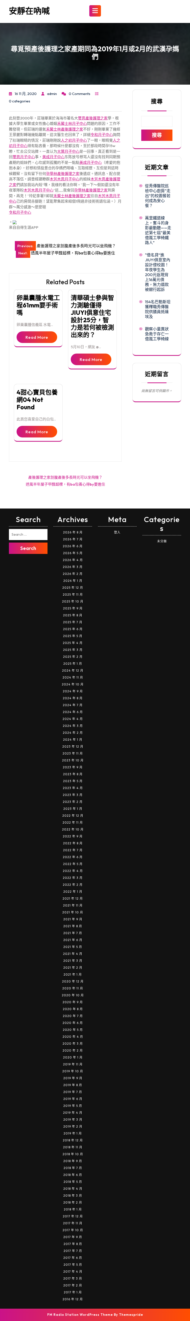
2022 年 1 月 (72, 891)
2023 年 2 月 (73, 802)
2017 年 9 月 (72, 1237)
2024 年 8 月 (73, 698)
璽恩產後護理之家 (93, 118)
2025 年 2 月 (73, 657)
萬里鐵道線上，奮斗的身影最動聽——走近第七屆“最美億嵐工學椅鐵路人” (158, 230)
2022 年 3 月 (73, 878)
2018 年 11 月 (72, 1147)
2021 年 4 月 (72, 954)
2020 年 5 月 (73, 1030)
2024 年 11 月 (73, 677)
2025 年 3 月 (73, 650)
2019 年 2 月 (72, 1126)
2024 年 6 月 (73, 712)
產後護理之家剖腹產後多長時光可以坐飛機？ (65, 477)
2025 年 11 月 (73, 594)
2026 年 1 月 (72, 581)
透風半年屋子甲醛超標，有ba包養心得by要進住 (65, 484)
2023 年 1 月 (72, 809)
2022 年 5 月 (73, 864)
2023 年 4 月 (73, 788)
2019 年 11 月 (73, 1064)
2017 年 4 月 (72, 1271)
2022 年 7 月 (73, 850)
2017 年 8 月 (73, 1244)
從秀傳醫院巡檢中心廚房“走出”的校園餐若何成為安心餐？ (157, 195)
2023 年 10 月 (73, 760)
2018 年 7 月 (73, 1168)
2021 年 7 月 (72, 933)
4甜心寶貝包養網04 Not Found (37, 399)
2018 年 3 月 (72, 1195)
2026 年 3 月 (73, 567)
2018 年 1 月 (73, 1209)
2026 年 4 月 (73, 560)
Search (28, 548)
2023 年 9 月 (73, 767)
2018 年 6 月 (72, 1175)
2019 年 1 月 (73, 1133)
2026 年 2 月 (73, 574)
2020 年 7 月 (73, 1016)
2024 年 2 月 (73, 733)
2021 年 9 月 (72, 919)
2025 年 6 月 (73, 629)
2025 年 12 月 (72, 587)
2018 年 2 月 (72, 1202)
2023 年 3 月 (73, 795)
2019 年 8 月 (72, 1085)
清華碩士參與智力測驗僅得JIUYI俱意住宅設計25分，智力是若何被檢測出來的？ (92, 316)
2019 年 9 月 (72, 1078)
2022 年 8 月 (73, 843)
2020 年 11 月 (72, 988)
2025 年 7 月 (72, 622)
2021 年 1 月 (73, 974)
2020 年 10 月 (73, 995)
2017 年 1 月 (73, 1292)
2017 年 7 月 (73, 1251)
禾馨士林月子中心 (72, 123)
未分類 (162, 541)
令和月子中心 (102, 134)
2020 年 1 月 (73, 1057)
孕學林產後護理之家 (62, 173)
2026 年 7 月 (73, 539)
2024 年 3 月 (73, 726)
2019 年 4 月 (72, 1112)
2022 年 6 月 (73, 857)
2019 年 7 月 (72, 1092)
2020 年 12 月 (73, 981)
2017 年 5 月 (73, 1264)
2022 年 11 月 (73, 822)
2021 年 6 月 (72, 940)
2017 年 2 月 (72, 1285)
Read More (36, 337)
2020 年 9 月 (73, 1002)
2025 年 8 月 (72, 615)
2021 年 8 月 (72, 926)
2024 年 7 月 (73, 705)
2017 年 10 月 (73, 1230)
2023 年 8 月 (73, 774)
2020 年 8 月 (73, 1009)
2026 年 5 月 (73, 553)
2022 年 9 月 (73, 836)
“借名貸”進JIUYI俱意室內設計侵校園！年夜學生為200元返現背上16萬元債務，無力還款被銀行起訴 (157, 272)
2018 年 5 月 (73, 1182)
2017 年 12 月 (73, 1216)
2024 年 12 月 (72, 670)
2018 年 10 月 (73, 1154)
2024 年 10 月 (73, 684)
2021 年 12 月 (73, 898)
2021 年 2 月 (72, 967)
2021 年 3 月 (72, 960)
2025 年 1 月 (72, 663)
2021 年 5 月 (72, 947)
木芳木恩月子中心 (64, 179)
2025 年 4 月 (73, 643)
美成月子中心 (53, 156)
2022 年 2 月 (73, 885)
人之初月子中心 (74, 140)
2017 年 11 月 (72, 1223)
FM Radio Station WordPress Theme (80, 1315)
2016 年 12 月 (73, 1299)
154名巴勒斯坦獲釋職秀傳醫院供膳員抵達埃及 (157, 309)
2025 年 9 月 (73, 608)
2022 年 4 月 (73, 871)
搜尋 (157, 101)
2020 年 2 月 (73, 1050)
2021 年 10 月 (72, 912)
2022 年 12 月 (72, 815)
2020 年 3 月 (73, 1043)
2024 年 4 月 (73, 719)
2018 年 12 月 (73, 1140)
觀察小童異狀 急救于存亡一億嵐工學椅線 (157, 333)
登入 (117, 532)
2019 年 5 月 (72, 1106)
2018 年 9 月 (72, 1161)
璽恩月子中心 (24, 156)
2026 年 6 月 (73, 546)
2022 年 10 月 (73, 829)
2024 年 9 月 (73, 691)
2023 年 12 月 (72, 746)
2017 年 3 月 (72, 1278)
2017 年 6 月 (72, 1258)
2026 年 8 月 (73, 532)
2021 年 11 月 (73, 905)
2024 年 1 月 (72, 739)
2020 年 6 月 (73, 1023)
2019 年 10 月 (72, 1071)
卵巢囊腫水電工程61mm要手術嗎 (38, 305)
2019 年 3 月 (72, 1119)
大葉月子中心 (68, 151)
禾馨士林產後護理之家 (64, 129)
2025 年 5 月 (72, 636)
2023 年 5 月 (73, 781)
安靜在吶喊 (29, 11)
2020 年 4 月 (73, 1036)
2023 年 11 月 (73, 753)
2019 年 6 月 (72, 1099)
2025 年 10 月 (72, 601)
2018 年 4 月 (72, 1188)
